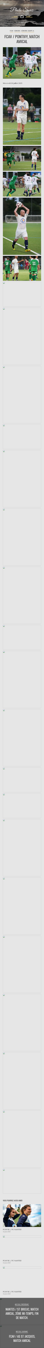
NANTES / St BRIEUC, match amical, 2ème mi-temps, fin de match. (22, 1313)
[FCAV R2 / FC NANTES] (22, 1215)
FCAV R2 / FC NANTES (12, 1229)
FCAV (11, 31)
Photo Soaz (24, 22)
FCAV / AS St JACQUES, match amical (22, 1338)
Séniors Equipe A (27, 31)
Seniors (17, 31)
